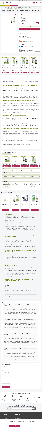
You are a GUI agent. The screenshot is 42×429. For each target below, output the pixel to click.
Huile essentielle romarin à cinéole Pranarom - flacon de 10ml (16, 164)
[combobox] (24, 3)
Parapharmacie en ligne (8, 7)
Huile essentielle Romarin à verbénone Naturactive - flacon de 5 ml (25, 204)
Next (40, 55)
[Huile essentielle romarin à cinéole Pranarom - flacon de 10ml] (16, 159)
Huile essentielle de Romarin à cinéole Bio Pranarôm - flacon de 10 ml (7, 164)
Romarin (30, 7)
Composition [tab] (21, 77)
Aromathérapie (15, 7)
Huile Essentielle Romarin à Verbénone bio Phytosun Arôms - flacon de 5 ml (15, 67)
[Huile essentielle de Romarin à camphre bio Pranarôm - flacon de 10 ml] (25, 159)
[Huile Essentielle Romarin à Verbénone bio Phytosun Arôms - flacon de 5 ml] (34, 159)
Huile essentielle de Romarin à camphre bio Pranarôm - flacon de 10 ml (34, 67)
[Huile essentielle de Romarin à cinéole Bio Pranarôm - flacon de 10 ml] (7, 159)
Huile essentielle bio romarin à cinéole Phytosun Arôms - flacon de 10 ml (25, 67)
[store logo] (7, 3)
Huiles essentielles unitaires (23, 7)
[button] (15, 15)
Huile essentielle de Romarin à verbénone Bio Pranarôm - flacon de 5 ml (5, 67)
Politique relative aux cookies (12, 423)
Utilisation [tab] (13, 77)
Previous (39, 55)
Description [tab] (6, 77)
